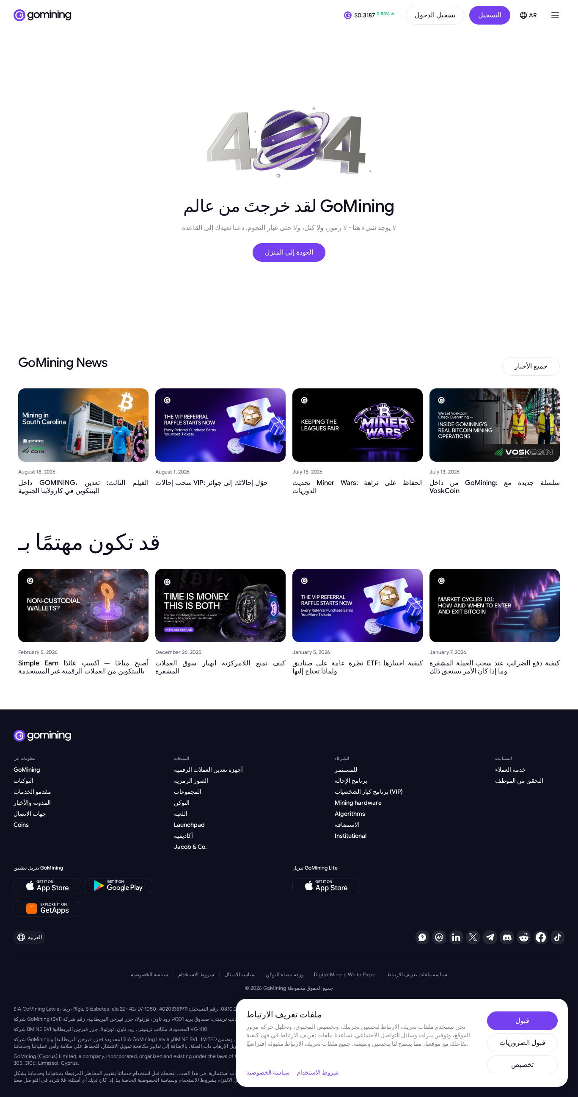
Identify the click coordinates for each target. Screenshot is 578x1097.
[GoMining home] (43, 15)
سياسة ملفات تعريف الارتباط (417, 974)
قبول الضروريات (522, 1043)
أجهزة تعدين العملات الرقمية (208, 769)
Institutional (350, 835)
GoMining (27, 769)
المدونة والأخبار (32, 802)
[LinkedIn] (456, 937)
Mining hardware (358, 802)
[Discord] (507, 937)
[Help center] (422, 937)
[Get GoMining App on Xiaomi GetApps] (47, 909)
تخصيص (522, 1065)
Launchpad (189, 824)
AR (533, 15)
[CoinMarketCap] (439, 937)
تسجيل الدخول (435, 15)
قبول (522, 1021)
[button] (555, 15)
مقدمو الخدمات (32, 791)
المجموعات (187, 791)
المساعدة (503, 758)
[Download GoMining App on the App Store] (47, 886)
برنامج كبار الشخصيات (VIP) (369, 791)
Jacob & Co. (190, 846)
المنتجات (181, 758)
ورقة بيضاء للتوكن (285, 974)
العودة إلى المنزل (289, 252)
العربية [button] (35, 937)
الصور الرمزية (191, 780)
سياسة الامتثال (240, 974)
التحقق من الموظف (519, 780)
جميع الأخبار (531, 366)
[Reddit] (524, 937)
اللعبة (180, 813)
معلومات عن (24, 758)
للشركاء (342, 758)
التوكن (182, 802)
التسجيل (489, 15)
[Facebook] (541, 937)
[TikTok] (557, 937)
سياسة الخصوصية (149, 974)
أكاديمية (183, 835)
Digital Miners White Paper (345, 974)
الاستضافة (347, 824)
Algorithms (350, 813)
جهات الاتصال (30, 813)
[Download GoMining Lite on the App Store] (326, 886)
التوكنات (23, 780)
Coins (21, 824)
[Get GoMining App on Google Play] (118, 886)
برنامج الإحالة (351, 780)
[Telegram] (490, 937)
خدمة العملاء (510, 769)
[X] (473, 937)
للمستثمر (346, 769)
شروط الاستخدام (196, 974)
